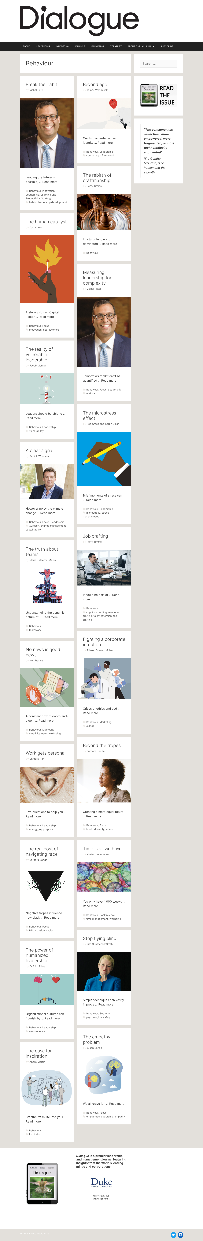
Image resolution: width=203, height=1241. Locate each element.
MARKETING (97, 46)
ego (98, 155)
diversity (99, 829)
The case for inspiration (39, 1053)
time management (97, 918)
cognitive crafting (96, 612)
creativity (34, 733)
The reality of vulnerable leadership (39, 354)
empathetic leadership (99, 1116)
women (110, 829)
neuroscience (51, 329)
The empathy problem (96, 1039)
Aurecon (34, 525)
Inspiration (35, 1134)
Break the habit (41, 84)
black (89, 829)
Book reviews (107, 915)
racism (50, 930)
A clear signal (39, 450)
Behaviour (35, 190)
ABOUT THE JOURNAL (139, 46)
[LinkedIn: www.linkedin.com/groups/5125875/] (180, 1234)
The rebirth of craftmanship (97, 177)
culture (90, 725)
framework (108, 155)
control (90, 155)
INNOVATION (62, 46)
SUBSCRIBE (166, 46)
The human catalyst (46, 221)
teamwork (35, 630)
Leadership (32, 194)
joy (40, 829)
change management (53, 525)
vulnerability (36, 430)
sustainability (33, 529)
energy (33, 829)
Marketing (105, 722)
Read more (50, 182)
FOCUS (26, 46)
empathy (119, 1116)
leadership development (52, 202)
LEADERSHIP (43, 46)
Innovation (48, 190)
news (44, 733)
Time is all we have (102, 848)
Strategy (46, 198)
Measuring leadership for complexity (97, 278)
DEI (31, 930)
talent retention (102, 615)
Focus (45, 325)
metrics (90, 393)
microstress (93, 512)
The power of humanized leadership (39, 955)
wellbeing (55, 733)
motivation (35, 329)
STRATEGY (116, 46)
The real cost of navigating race (42, 851)
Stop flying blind (99, 938)
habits (33, 202)
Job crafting (95, 536)
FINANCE (80, 46)
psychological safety (98, 1017)
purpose (48, 829)
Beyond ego (95, 84)
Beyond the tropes (102, 745)
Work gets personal (46, 753)
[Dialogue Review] (79, 21)
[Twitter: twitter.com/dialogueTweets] (173, 1234)
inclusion (39, 930)
